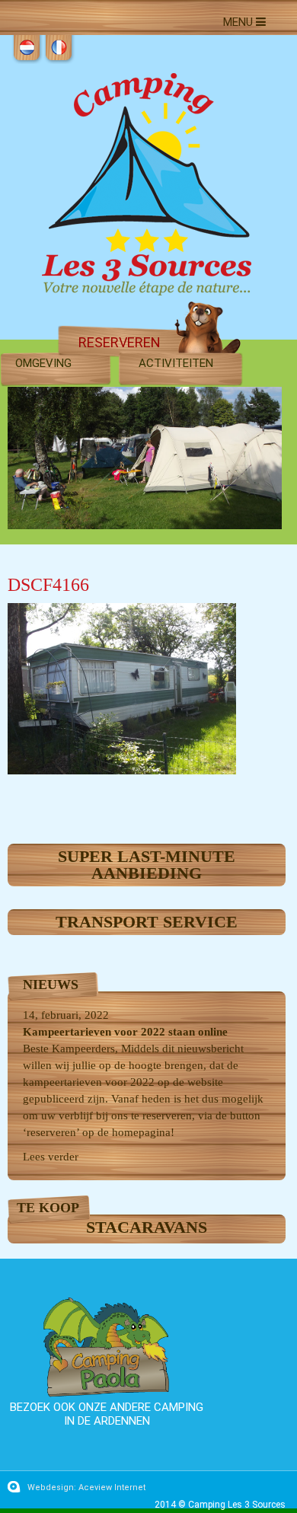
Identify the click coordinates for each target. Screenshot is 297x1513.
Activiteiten (176, 363)
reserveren (119, 342)
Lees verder (50, 1157)
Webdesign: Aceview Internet (86, 1487)
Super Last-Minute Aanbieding (146, 865)
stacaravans (146, 1227)
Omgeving (43, 363)
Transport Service (147, 921)
